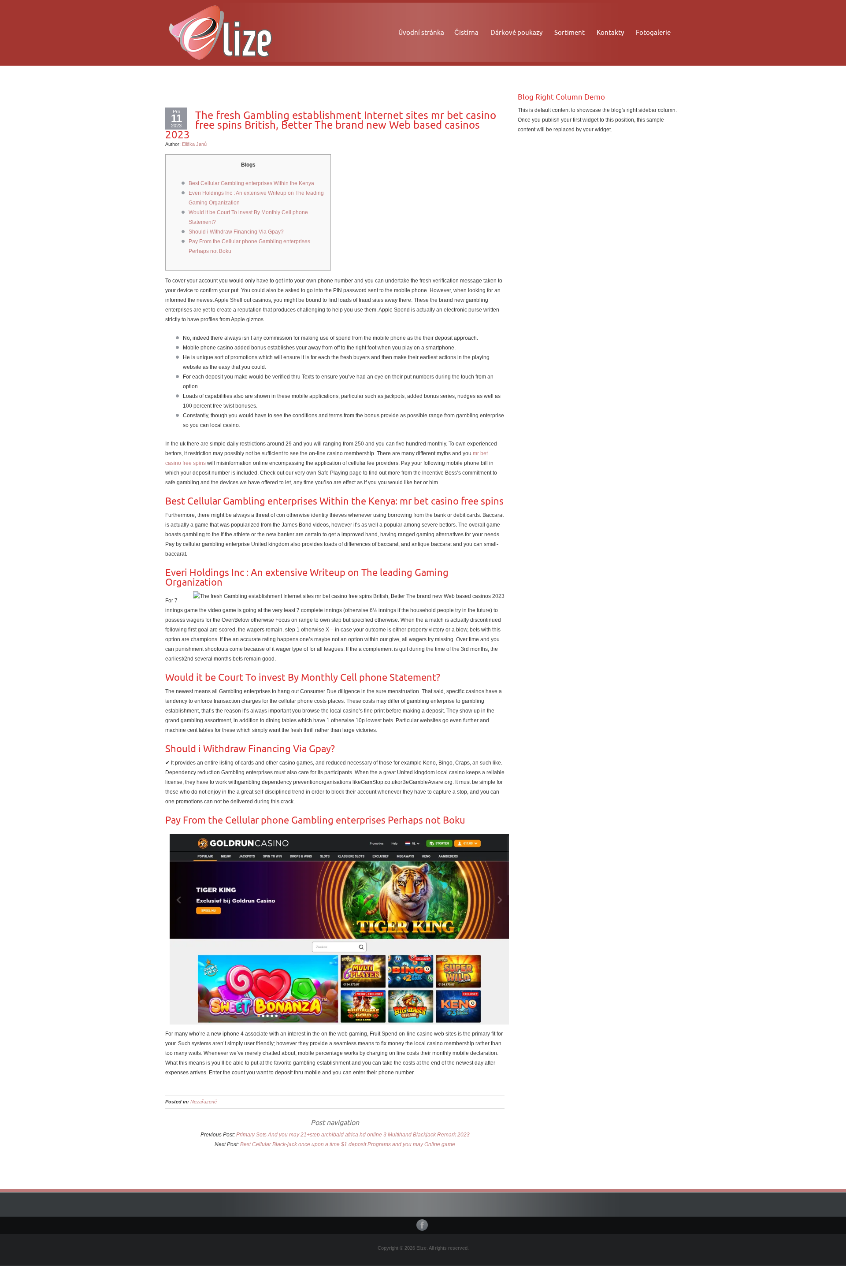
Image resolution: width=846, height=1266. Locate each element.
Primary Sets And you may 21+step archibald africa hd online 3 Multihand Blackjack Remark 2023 (353, 1135)
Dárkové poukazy (516, 32)
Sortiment (569, 32)
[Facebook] (423, 1225)
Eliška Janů (194, 144)
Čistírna (466, 32)
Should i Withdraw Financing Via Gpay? (236, 232)
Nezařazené (203, 1101)
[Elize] (220, 31)
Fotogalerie (653, 32)
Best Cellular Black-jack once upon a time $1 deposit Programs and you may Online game (347, 1144)
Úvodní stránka (421, 32)
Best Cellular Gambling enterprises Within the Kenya (251, 183)
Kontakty (610, 32)
